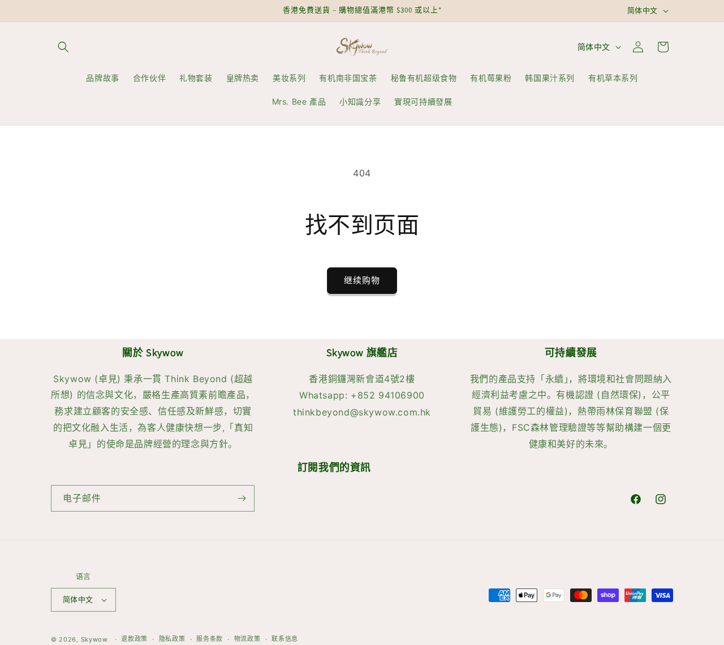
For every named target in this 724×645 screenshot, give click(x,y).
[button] (63, 46)
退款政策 (134, 639)
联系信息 (285, 639)
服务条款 (209, 639)
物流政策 (247, 639)
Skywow (94, 639)
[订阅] (241, 498)
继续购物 (362, 280)
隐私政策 (172, 639)
